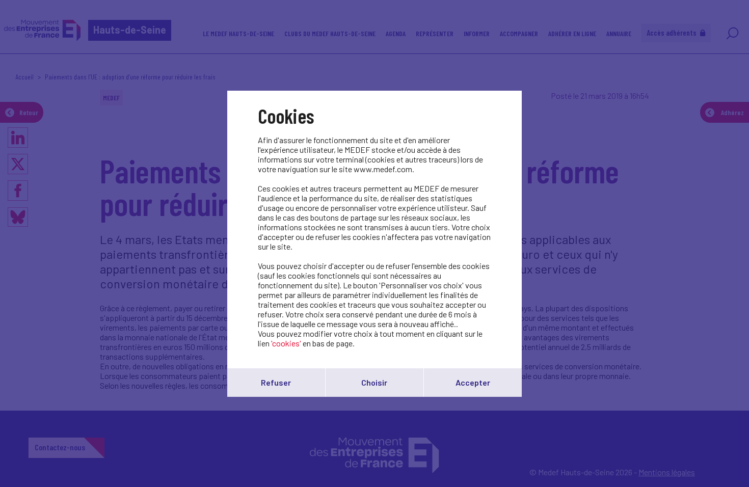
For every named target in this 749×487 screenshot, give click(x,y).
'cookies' (286, 343)
